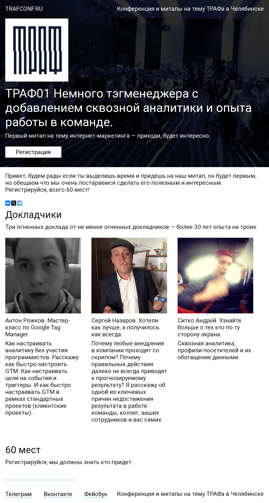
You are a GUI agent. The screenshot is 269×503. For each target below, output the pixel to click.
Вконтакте (58, 494)
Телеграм (18, 494)
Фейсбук (95, 494)
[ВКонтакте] (7, 203)
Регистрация (33, 152)
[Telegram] (19, 203)
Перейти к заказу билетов (41, 476)
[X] (13, 203)
